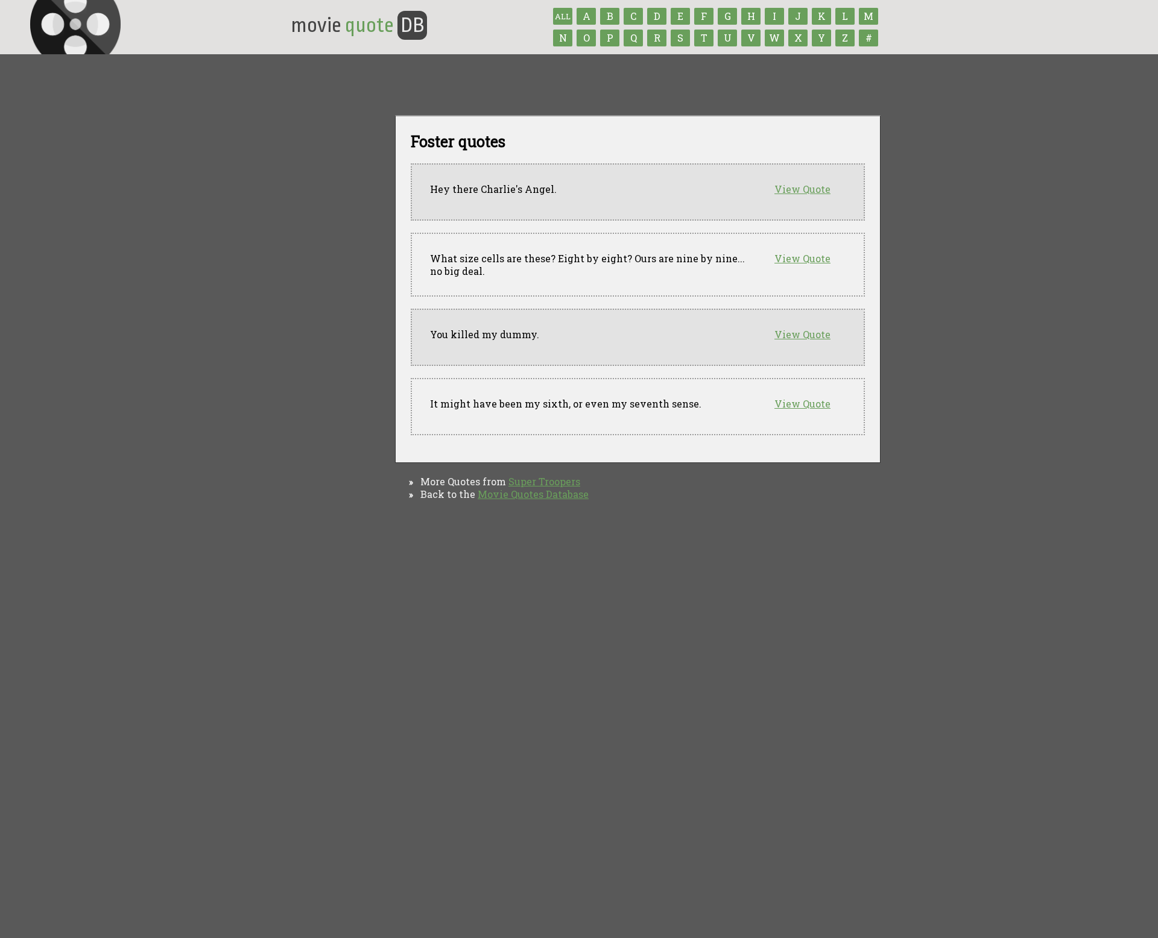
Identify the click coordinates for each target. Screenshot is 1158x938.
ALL (563, 16)
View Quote (802, 189)
